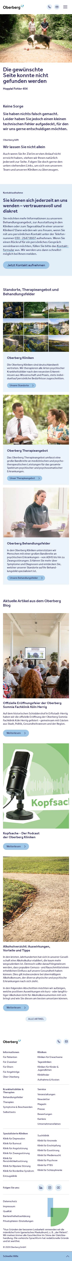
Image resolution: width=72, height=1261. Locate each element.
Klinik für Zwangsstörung (16, 1153)
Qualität (7, 1211)
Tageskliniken (44, 1061)
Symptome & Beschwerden (17, 1106)
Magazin (42, 1104)
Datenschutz (10, 1201)
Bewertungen (45, 1114)
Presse (41, 1109)
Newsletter (44, 1099)
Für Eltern (8, 1066)
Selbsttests (9, 1112)
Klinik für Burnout (12, 1143)
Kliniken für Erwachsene (50, 1057)
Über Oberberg (11, 1076)
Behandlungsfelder (13, 1097)
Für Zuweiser (10, 1061)
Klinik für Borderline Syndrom (18, 1170)
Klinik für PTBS (45, 1165)
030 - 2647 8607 (25, 238)
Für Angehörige (11, 1071)
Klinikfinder (43, 1074)
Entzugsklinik (10, 1175)
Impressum (9, 1206)
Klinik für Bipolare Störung (16, 1166)
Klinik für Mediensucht (49, 1155)
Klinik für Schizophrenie (50, 1170)
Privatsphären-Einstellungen (18, 1221)
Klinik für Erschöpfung (49, 1145)
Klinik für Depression (14, 1138)
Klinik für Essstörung (48, 1150)
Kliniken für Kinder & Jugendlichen (48, 1068)
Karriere (42, 1118)
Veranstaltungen (46, 1094)
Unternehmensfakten (49, 1123)
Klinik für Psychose (47, 1160)
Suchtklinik (43, 1135)
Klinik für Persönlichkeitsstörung (15, 1160)
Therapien (8, 1102)
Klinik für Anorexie (47, 1140)
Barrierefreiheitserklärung (16, 1216)
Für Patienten (10, 1057)
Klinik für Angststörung (15, 1148)
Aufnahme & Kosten (48, 1079)
